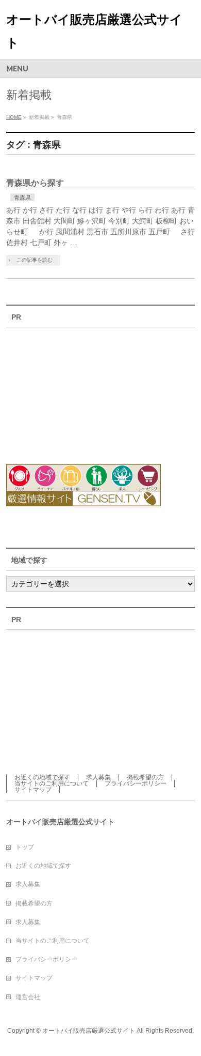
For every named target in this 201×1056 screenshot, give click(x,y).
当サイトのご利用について (51, 783)
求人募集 (98, 777)
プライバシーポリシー (135, 783)
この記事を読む (34, 260)
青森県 (22, 197)
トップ (24, 847)
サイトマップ (33, 789)
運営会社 (27, 997)
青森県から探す (35, 182)
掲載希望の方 (145, 777)
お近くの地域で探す (42, 777)
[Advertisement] (63, 389)
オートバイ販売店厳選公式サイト (88, 1030)
